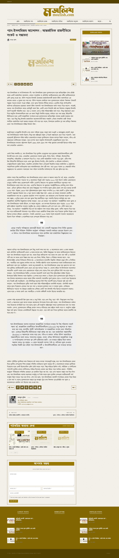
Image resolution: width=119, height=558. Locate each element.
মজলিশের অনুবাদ (72, 21)
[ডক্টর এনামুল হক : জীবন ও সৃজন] (64, 438)
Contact (9, 2)
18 (103, 51)
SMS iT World (37, 553)
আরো (99, 21)
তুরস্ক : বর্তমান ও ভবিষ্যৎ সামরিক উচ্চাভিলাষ (63, 415)
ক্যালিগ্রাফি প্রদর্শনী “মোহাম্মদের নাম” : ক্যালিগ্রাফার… (25, 519)
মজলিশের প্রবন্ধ (42, 21)
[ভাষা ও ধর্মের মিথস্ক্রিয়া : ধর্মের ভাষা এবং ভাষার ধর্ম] (19, 438)
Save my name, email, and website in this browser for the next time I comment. (30, 497)
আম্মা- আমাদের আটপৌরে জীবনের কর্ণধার (99, 78)
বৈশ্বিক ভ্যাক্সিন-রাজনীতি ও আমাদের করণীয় (19, 415)
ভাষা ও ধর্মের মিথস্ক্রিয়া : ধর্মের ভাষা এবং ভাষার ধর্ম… (99, 68)
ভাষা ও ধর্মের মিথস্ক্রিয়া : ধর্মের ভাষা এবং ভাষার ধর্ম (27, 539)
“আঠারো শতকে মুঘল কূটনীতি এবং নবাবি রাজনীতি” (99, 58)
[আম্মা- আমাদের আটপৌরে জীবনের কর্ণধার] (86, 79)
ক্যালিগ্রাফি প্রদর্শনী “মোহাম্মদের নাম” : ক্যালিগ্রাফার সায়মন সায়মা (96, 47)
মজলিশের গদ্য (28, 21)
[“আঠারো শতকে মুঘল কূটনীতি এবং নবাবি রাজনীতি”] (86, 60)
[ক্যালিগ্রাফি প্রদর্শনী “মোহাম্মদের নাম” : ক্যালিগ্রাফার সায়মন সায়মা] (11, 520)
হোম (18, 21)
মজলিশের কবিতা (57, 21)
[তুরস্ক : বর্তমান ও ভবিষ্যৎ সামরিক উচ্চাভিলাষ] (41, 438)
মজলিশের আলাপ (87, 21)
